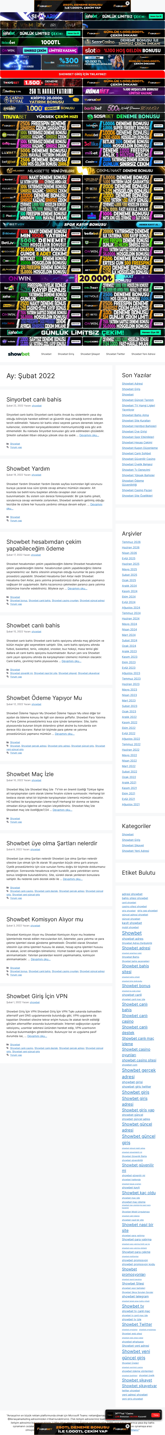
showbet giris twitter (136, 1087)
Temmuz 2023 (131, 678)
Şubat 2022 (129, 771)
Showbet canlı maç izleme (138, 1041)
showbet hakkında (131, 1179)
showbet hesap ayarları (131, 1184)
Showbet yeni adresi (135, 1345)
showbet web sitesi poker (132, 1338)
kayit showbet (132, 923)
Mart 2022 (129, 766)
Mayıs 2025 (129, 569)
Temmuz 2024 (131, 613)
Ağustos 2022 (131, 738)
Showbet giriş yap (138, 1110)
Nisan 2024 (129, 629)
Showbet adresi (136, 948)
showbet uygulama (129, 1330)
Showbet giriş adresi (59, 745)
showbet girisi (132, 1082)
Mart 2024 (129, 635)
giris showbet (129, 910)
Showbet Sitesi (133, 1283)
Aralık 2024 (129, 585)
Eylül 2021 (128, 799)
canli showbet (129, 902)
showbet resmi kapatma (132, 1279)
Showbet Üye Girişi (134, 431)
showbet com (129, 1064)
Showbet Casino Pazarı (137, 490)
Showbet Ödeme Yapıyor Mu (44, 697)
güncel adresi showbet (135, 914)
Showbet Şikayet (90, 353)
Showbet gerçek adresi (33, 745)
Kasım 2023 (129, 656)
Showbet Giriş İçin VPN (37, 996)
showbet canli (132, 995)
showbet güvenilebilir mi (132, 1152)
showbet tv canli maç (136, 1311)
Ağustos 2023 (131, 673)
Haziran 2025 (130, 563)
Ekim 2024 (129, 596)
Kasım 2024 (129, 591)
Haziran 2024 (131, 618)
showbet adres (132, 939)
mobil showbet (130, 927)
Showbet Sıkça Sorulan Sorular (137, 1292)
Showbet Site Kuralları (136, 420)
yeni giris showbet (132, 1398)
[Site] (41, 125)
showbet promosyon (135, 1260)
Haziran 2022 (130, 749)
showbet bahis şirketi (131, 977)
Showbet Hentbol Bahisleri (139, 426)
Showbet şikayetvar (89, 673)
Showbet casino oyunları (65, 600)
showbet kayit (131, 1187)
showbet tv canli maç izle (135, 1315)
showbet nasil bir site (133, 1220)
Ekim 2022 (129, 727)
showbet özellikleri (129, 1376)
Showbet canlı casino (21, 891)
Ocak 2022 (129, 777)
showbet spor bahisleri (133, 1288)
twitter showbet (131, 1390)
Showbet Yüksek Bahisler (138, 475)
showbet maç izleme (134, 1201)
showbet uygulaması (147, 1330)
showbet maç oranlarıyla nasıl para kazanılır (136, 1206)
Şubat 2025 (129, 574)
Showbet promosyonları (134, 1271)
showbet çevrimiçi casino (132, 1367)
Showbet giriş (135, 1092)
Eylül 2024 (129, 602)
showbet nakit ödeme (131, 1216)
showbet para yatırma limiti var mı (136, 1244)
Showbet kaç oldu (139, 1192)
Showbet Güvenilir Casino (138, 458)
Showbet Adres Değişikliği (137, 943)
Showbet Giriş (66, 353)
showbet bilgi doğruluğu (132, 981)
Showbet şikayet (67, 673)
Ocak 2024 (129, 645)
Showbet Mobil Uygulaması (136, 1211)
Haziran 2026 (131, 547)
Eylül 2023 (129, 667)
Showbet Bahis (130, 956)
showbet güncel (132, 1114)
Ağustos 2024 (131, 607)
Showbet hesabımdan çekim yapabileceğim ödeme (43, 545)
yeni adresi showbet (135, 1394)
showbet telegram (135, 1296)
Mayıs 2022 (129, 755)
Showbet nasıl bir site (45, 673)
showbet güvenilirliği (132, 1160)
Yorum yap (16, 447)
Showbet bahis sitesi (135, 969)
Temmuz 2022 (131, 744)
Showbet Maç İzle (30, 774)
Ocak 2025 (129, 580)
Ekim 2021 (128, 793)
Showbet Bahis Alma (135, 415)
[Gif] (82, 171)
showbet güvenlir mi (133, 1175)
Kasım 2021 (129, 788)
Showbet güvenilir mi (21, 673)
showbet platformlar (130, 1256)
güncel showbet (131, 918)
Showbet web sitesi (132, 1333)
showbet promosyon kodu (138, 1264)
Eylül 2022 (128, 733)
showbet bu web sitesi (131, 991)
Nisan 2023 (129, 695)
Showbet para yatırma (136, 1239)
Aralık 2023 (129, 651)
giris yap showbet (147, 910)
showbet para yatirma (133, 1235)
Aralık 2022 (129, 717)
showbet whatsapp (133, 1341)
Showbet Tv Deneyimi (136, 469)
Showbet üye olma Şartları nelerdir (51, 843)
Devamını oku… (89, 435)
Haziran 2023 (131, 684)
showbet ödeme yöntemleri (137, 1371)
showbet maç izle (131, 1198)
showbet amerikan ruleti (132, 953)
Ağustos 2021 (131, 804)
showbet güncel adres (136, 1119)
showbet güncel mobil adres (133, 1148)
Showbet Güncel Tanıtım (138, 400)
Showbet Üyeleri (130, 1363)
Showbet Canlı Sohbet (136, 453)
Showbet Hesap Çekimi (137, 442)
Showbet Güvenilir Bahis (134, 1156)
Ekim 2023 (129, 662)
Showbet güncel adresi (92, 600)
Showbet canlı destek (46, 891)
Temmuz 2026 (131, 542)
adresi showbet (132, 894)
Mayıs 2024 (129, 624)
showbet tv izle (131, 1319)
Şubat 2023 (129, 706)
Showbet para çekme (136, 1252)
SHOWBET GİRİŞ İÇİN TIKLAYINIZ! (82, 74)
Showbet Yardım (28, 468)
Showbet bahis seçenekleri (135, 961)
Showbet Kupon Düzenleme (140, 448)
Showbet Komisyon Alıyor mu (44, 919)
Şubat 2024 (129, 640)
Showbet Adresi (132, 383)
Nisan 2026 (129, 553)
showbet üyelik (146, 1375)
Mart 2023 (129, 700)
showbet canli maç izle (133, 999)
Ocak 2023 (129, 711)
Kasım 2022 (129, 722)
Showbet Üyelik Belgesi (137, 464)
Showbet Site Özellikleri (137, 495)
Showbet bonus (18, 600)
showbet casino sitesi (139, 1060)
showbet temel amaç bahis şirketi (136, 1301)
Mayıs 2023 (129, 689)
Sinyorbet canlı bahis (33, 399)
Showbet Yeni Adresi (143, 353)
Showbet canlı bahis (40, 600)
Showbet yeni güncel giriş (26, 894)
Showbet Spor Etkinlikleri (138, 437)
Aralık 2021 (129, 782)
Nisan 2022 (129, 760)
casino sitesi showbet (134, 906)
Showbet (46, 353)
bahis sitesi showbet (135, 898)
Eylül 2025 (128, 558)
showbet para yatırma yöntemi (134, 1248)
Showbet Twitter (115, 353)
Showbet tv (133, 1305)
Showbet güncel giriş (82, 745)
